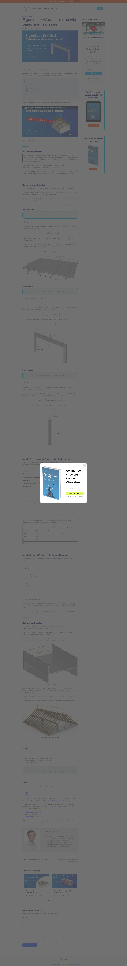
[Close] (84, 465)
